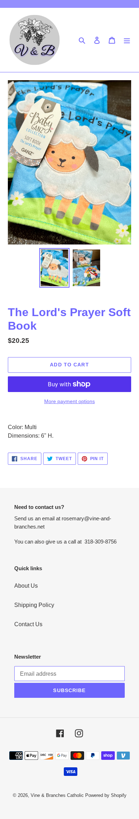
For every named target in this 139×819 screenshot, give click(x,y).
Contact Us (28, 624)
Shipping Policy (34, 605)
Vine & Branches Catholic (57, 795)
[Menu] (126, 40)
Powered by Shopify (106, 795)
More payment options (69, 401)
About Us (26, 586)
